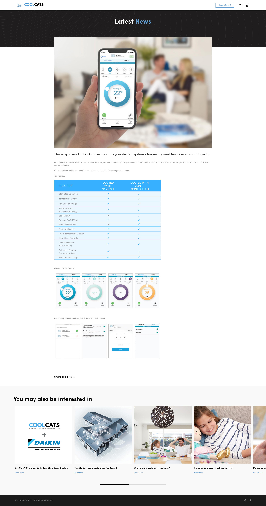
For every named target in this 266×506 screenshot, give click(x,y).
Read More (19, 473)
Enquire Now (224, 5)
